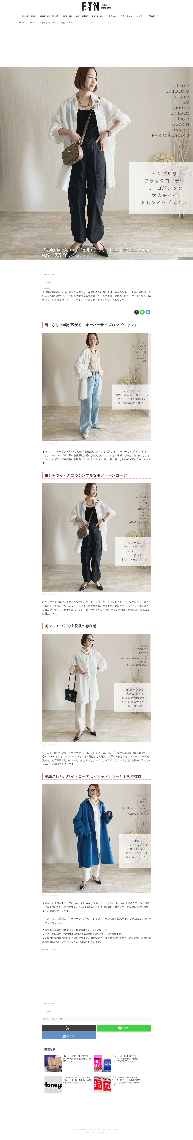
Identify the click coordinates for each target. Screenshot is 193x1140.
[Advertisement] (96, 46)
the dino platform (100, 1132)
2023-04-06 (48, 274)
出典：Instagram (185, 259)
